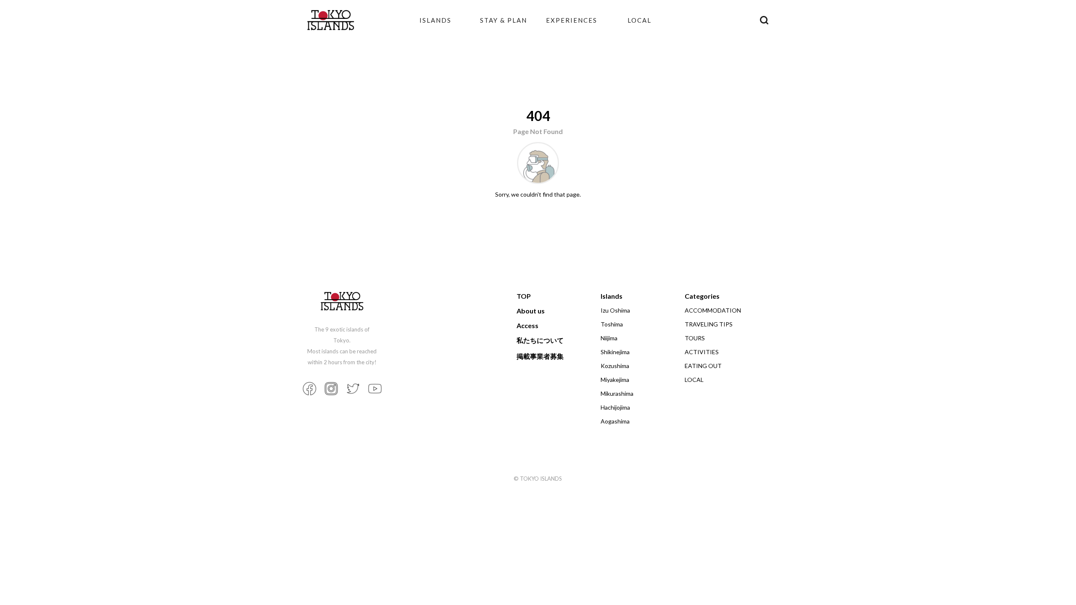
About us (531, 311)
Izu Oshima (615, 310)
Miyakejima (615, 379)
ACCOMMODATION (713, 310)
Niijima (609, 338)
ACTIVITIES (702, 351)
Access (527, 325)
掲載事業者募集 (540, 356)
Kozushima (615, 365)
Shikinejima (615, 351)
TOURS (695, 338)
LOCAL (639, 20)
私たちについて (540, 340)
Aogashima (615, 421)
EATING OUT (703, 365)
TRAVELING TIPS (709, 324)
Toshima (612, 324)
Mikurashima (617, 393)
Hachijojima (615, 407)
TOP (524, 296)
